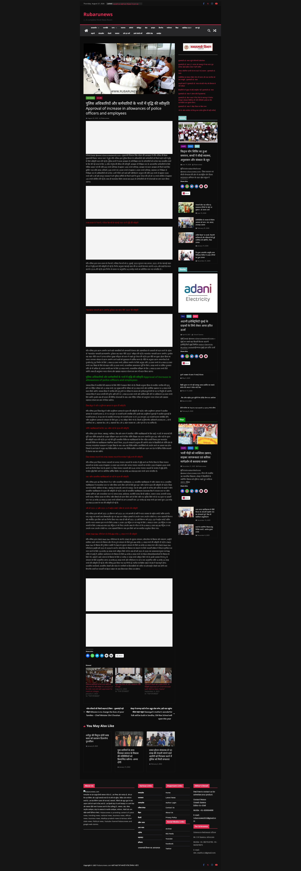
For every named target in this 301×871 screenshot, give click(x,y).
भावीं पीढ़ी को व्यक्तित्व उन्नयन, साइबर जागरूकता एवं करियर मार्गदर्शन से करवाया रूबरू (196, 457)
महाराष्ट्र (195, 316)
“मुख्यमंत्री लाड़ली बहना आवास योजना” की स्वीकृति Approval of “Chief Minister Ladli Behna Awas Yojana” (158, 686)
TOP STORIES (90, 98)
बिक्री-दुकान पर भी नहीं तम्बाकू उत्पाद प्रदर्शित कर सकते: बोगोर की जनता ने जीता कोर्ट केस (197, 386)
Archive (169, 829)
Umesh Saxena (198, 335)
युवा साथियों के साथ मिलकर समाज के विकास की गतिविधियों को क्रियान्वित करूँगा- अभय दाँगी (128, 756)
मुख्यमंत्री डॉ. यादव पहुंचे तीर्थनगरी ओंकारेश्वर (191, 60)
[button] (98, 27)
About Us (169, 812)
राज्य (113, 28)
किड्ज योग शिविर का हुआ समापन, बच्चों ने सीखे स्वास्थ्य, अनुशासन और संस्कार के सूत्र (195, 155)
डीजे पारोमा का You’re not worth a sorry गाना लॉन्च (197, 408)
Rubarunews (98, 14)
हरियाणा (140, 842)
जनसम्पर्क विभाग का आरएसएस (149, 847)
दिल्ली (139, 817)
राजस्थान (190, 146)
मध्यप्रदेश (141, 793)
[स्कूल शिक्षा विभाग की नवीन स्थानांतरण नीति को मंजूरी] (128, 675)
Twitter (168, 848)
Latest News (171, 797)
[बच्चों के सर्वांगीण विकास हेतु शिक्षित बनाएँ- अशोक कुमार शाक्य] (186, 531)
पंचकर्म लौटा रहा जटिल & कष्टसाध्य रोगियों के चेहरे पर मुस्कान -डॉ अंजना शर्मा (204, 207)
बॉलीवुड (139, 28)
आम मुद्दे (197, 28)
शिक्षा (177, 28)
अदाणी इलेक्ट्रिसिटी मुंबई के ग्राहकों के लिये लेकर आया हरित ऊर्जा (196, 325)
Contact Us (170, 807)
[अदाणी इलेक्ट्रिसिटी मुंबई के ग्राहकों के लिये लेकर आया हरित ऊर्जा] (198, 293)
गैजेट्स (182, 316)
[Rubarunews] (86, 30)
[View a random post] (215, 30)
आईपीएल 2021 (187, 28)
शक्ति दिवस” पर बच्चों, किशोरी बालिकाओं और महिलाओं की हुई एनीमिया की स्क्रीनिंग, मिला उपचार (205, 238)
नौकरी (109, 33)
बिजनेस (161, 28)
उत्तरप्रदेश (141, 803)
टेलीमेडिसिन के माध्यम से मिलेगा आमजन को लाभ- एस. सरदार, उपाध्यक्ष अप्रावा (205, 222)
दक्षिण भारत (141, 822)
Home (168, 793)
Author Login (171, 803)
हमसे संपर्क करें (138, 33)
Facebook (169, 844)
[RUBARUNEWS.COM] (91, 792)
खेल (146, 28)
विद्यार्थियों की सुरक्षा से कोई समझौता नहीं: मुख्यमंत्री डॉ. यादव (196, 90)
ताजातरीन (94, 28)
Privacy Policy (171, 817)
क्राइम (153, 28)
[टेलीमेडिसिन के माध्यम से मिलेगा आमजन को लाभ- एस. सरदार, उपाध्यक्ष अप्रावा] (186, 224)
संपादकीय (101, 33)
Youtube (169, 839)
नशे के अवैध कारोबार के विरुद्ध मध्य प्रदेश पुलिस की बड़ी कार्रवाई (197, 110)
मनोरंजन (169, 28)
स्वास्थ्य (123, 28)
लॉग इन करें (126, 33)
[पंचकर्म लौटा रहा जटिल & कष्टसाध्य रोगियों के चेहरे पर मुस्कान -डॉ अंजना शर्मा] (186, 209)
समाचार (117, 33)
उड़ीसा (140, 832)
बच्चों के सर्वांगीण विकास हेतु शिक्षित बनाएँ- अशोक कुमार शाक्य (204, 529)
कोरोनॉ (131, 28)
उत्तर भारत (141, 827)
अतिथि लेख (149, 33)
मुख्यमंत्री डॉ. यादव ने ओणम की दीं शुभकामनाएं (191, 94)
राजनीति (105, 28)
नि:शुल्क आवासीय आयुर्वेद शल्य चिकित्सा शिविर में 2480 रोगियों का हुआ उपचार (205, 255)
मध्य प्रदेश (99, 98)
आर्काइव (158, 33)
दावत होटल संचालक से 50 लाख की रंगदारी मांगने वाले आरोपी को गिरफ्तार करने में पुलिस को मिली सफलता (160, 754)
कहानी (93, 33)
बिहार (139, 812)
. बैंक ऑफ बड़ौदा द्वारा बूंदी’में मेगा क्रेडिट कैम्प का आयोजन (198, 397)
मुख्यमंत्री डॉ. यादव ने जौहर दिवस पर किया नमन (192, 106)
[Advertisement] (129, 137)
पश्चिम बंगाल (141, 807)
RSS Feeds (170, 834)
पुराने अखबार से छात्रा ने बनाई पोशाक (191, 375)
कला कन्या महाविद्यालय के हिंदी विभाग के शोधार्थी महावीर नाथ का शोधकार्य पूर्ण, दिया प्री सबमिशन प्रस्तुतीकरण (205, 513)
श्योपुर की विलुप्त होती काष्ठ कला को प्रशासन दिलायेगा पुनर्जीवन (97, 738)
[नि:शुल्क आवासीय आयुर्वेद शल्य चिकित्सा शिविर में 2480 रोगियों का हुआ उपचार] (186, 257)
